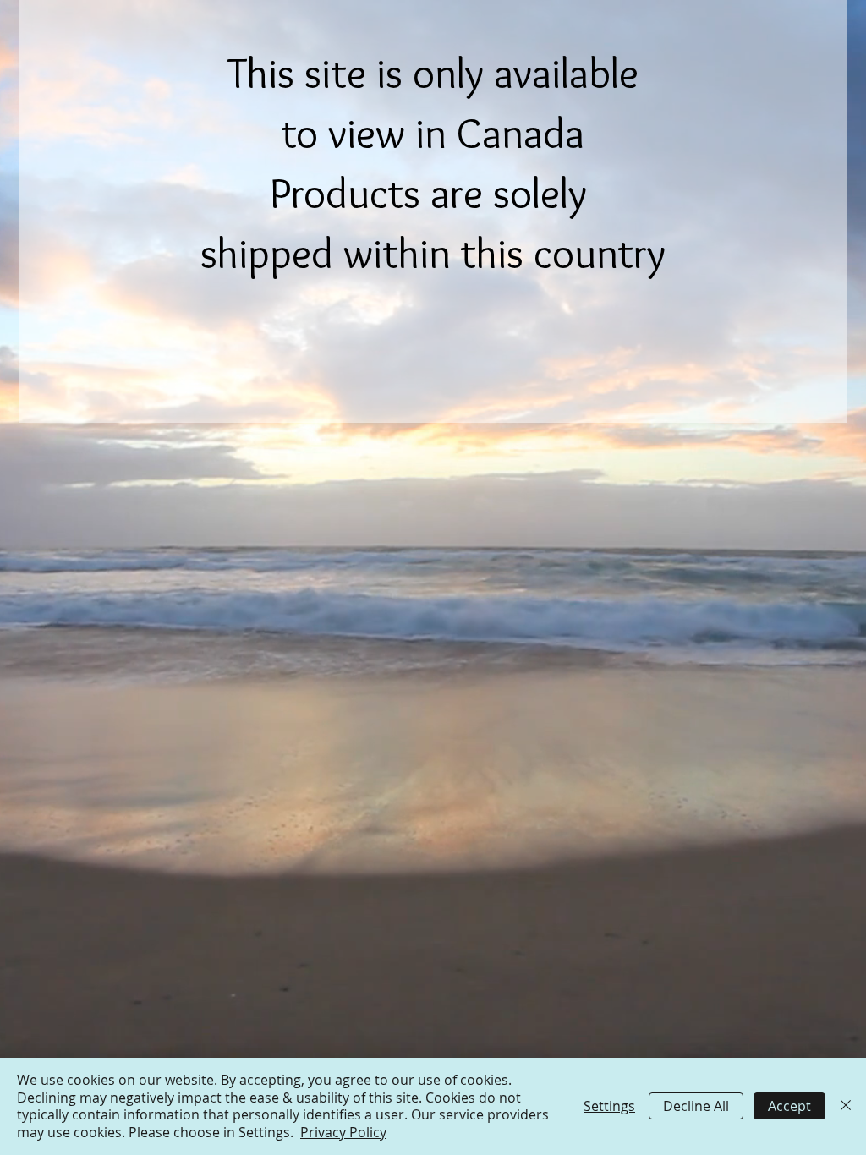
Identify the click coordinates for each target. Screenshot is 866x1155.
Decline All (696, 1106)
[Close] (846, 1106)
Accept (789, 1106)
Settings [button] (609, 1106)
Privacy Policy (343, 1132)
